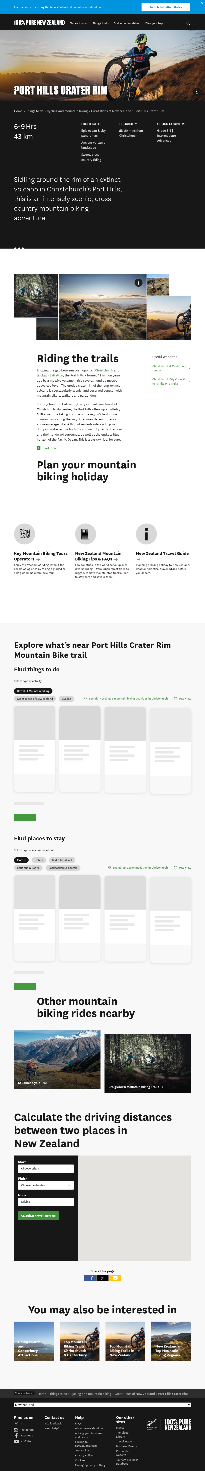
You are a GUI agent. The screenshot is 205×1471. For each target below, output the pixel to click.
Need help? (51, 1437)
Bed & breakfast (62, 864)
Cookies (80, 1469)
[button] (79, 23)
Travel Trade (124, 1450)
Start (22, 1171)
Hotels (39, 864)
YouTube (25, 1450)
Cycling (66, 699)
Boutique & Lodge (28, 872)
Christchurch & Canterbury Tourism (169, 368)
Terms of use (83, 1459)
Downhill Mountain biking (33, 691)
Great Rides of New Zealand (35, 699)
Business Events (126, 1455)
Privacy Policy (84, 1464)
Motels (21, 864)
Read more (49, 448)
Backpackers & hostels (63, 872)
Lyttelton (56, 375)
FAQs (78, 1432)
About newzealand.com (90, 1437)
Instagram (27, 1439)
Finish (23, 1188)
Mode (22, 1204)
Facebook (26, 1444)
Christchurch (128, 135)
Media (120, 1437)
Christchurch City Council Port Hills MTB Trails (168, 381)
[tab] (47, 329)
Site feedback (53, 1432)
